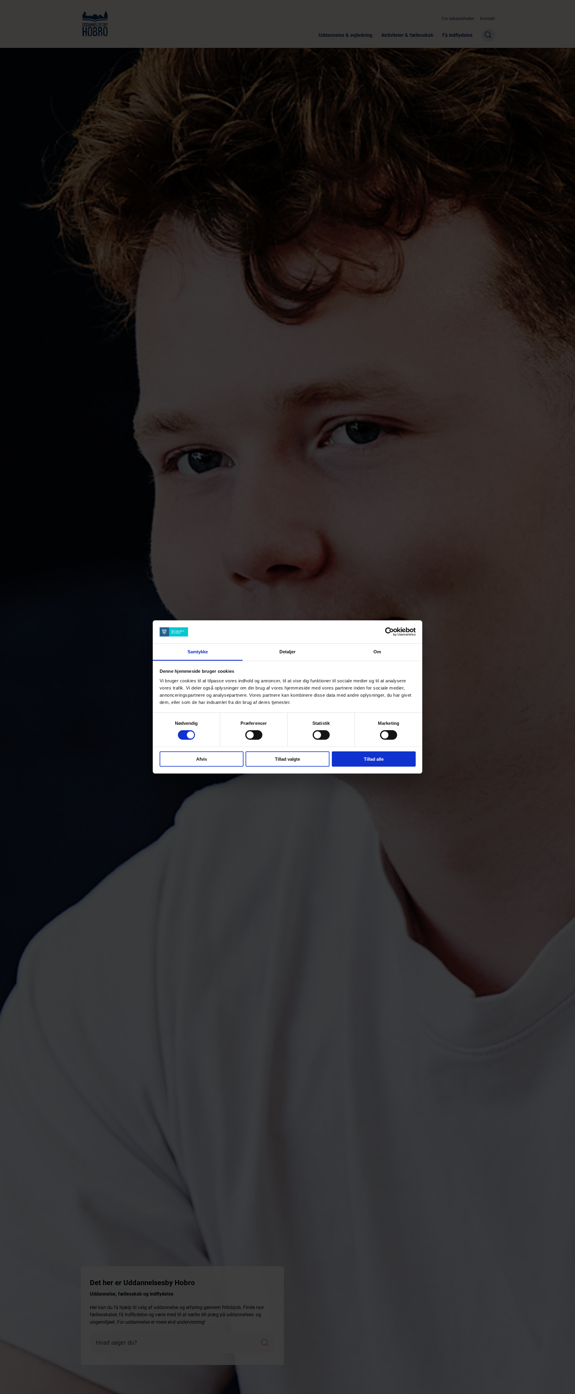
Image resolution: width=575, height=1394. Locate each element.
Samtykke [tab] (197, 651)
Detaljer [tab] (287, 651)
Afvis (201, 758)
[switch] (253, 735)
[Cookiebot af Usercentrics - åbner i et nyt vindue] (389, 631)
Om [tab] (377, 651)
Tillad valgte (287, 758)
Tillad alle (374, 758)
